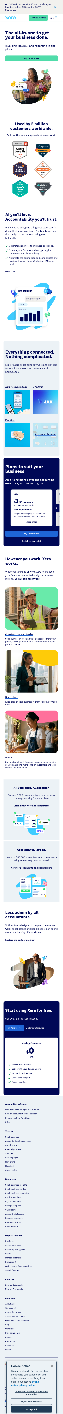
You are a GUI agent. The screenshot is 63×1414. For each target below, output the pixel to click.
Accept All (31, 1409)
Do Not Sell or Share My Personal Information (31, 1392)
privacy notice (27, 1385)
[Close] (52, 1365)
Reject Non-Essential (31, 1401)
